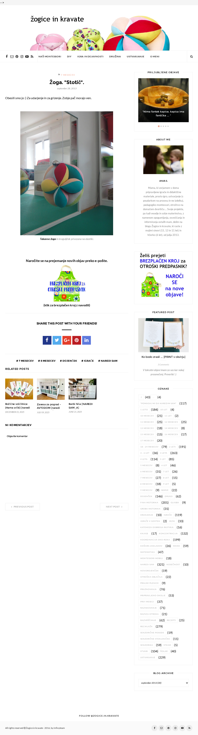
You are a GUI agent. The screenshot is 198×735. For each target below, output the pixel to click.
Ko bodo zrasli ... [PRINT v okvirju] (163, 356)
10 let (163, 410)
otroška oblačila (151, 577)
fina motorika (149, 502)
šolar (164, 651)
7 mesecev (68, 75)
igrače (88, 360)
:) (141, 397)
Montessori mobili (151, 558)
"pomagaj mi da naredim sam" (158, 403)
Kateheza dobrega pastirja (157, 527)
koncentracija (168, 533)
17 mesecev (147, 441)
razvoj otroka (149, 614)
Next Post (113, 507)
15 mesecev (147, 434)
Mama (176, 546)
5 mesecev (146, 465)
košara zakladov (151, 546)
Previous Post (23, 507)
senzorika (146, 645)
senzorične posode (152, 633)
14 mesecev (171, 428)
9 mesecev (146, 490)
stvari (144, 651)
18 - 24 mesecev (149, 447)
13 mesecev (147, 428)
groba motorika (150, 509)
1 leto (144, 410)
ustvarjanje (147, 657)
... (153, 397)
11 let (168, 416)
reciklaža (146, 626)
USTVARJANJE (135, 56)
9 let (166, 484)
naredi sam (108, 360)
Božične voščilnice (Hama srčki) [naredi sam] (17, 407)
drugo (169, 496)
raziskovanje (148, 608)
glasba (175, 502)
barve (165, 490)
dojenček (69, 360)
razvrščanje (148, 620)
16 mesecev (171, 434)
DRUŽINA (115, 56)
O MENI (155, 56)
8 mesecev (47, 360)
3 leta (163, 453)
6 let (164, 465)
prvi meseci (147, 602)
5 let (163, 459)
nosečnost (173, 564)
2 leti (172, 447)
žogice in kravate (34, 728)
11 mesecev (147, 422)
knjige (144, 533)
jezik (172, 521)
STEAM (167, 645)
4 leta (144, 459)
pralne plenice (149, 583)
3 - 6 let (144, 453)
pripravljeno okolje (153, 595)
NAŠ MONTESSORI (49, 56)
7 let (166, 472)
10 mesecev (147, 416)
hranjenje (146, 515)
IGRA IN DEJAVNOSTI (90, 56)
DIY (69, 56)
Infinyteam (59, 728)
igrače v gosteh (150, 521)
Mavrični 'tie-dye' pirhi (163, 115)
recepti (171, 620)
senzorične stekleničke (155, 639)
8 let (166, 478)
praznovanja (148, 589)
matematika (147, 552)
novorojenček (149, 571)
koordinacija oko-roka (155, 540)
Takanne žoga (48, 239)
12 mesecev (171, 422)
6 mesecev (146, 472)
